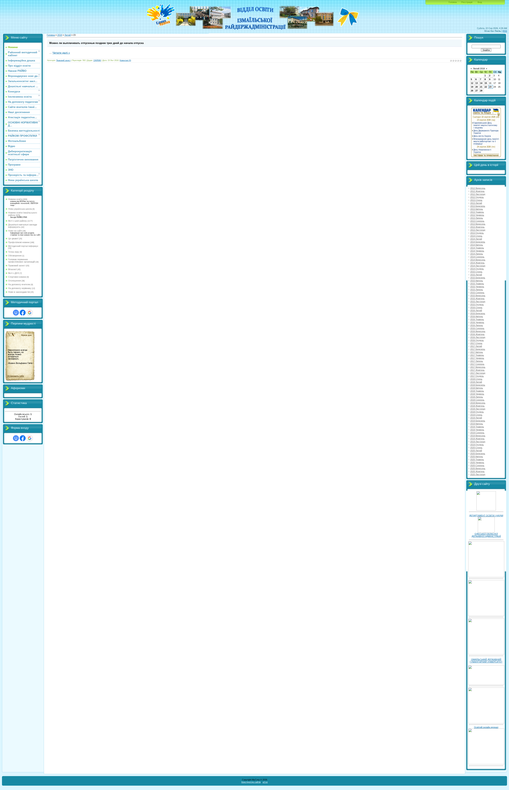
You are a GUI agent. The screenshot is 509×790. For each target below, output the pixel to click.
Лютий (67, 35)
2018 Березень (477, 385)
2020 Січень (476, 447)
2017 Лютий (476, 346)
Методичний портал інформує (23, 246)
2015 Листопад (477, 301)
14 (481, 83)
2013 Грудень (477, 233)
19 (472, 87)
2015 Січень (476, 271)
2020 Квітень (476, 456)
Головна (453, 2)
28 (481, 90)
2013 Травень (477, 212)
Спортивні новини (17, 277)
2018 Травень (477, 391)
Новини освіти (15, 199)
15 (486, 83)
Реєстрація (466, 2)
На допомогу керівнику (19, 288)
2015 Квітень (476, 280)
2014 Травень (477, 248)
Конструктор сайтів (251, 782)
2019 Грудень (477, 444)
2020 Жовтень (477, 471)
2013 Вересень (477, 224)
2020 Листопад (477, 474)
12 (472, 83)
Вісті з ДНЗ (13, 273)
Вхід (480, 2)
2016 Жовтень (477, 334)
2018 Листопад (477, 409)
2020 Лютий (476, 450)
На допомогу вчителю (19, 284)
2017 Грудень (477, 376)
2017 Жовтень (477, 370)
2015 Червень (477, 286)
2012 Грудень (477, 197)
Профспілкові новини (18, 242)
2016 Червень (477, 322)
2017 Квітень (476, 352)
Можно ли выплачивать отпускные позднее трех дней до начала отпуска (96, 43)
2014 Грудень (477, 269)
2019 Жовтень (477, 438)
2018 (59, 35)
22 (486, 87)
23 (490, 87)
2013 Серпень (477, 221)
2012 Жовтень (477, 191)
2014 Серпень (477, 257)
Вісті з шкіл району (17, 221)
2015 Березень (477, 277)
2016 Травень (477, 319)
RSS (505, 31)
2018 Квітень (476, 388)
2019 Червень (477, 429)
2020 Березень (477, 453)
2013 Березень (477, 206)
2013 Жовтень (477, 227)
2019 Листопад (477, 441)
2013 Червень (477, 215)
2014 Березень (477, 242)
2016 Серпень (477, 328)
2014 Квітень (476, 245)
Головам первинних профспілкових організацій (21, 260)
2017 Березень (477, 349)
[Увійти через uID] (16, 313)
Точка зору (13, 252)
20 (476, 87)
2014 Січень (476, 236)
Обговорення (14, 255)
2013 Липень (476, 218)
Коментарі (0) (125, 60)
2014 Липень (476, 254)
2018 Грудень (477, 412)
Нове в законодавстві (19, 292)
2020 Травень (477, 459)
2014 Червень (477, 251)
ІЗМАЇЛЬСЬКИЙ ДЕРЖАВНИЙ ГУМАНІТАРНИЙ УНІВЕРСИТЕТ (486, 660)
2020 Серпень (477, 465)
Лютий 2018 (479, 68)
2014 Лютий (476, 239)
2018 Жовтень (477, 406)
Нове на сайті (15, 231)
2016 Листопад (477, 337)
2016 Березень (477, 313)
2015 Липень (476, 289)
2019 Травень (477, 427)
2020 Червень (477, 462)
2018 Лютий (476, 382)
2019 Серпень (477, 432)
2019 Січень (476, 415)
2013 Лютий (476, 203)
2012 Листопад (477, 194)
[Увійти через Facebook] (23, 313)
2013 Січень (476, 200)
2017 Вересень (477, 367)
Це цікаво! (13, 238)
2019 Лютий (476, 418)
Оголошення (14, 280)
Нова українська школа (20, 209)
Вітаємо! (12, 269)
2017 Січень (476, 343)
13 (476, 83)
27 (476, 90)
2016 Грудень (477, 340)
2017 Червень (477, 358)
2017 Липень (476, 361)
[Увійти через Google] (29, 312)
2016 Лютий (476, 310)
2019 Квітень (476, 424)
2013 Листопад (477, 230)
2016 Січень (476, 307)
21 (481, 87)
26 (472, 90)
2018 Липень (476, 397)
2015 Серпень (477, 292)
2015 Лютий (476, 274)
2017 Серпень (477, 364)
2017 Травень (477, 355)
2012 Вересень (477, 188)
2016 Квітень (476, 316)
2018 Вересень (477, 403)
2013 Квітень (476, 209)
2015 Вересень (477, 295)
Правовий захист (16, 265)
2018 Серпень (477, 400)
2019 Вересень (477, 435)
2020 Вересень (477, 468)
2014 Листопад (477, 266)
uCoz (265, 782)
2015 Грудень (477, 304)
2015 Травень (477, 283)
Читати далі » (61, 52)
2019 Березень (477, 421)
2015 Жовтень (477, 298)
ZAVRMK (97, 60)
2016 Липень (476, 325)
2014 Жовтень (477, 263)
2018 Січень (476, 379)
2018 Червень (477, 394)
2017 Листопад (477, 373)
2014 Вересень (477, 260)
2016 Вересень (477, 331)
